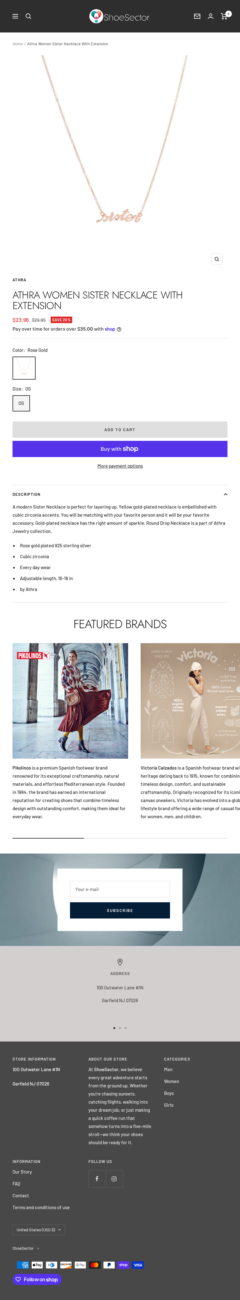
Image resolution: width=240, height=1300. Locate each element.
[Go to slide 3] (126, 1028)
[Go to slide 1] (114, 1028)
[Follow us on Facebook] (97, 1178)
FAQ (16, 1183)
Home (17, 43)
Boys (169, 1093)
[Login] (210, 16)
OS (21, 403)
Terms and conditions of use (41, 1207)
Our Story (22, 1171)
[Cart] (224, 16)
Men (168, 1069)
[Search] (28, 16)
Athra (19, 279)
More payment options (120, 466)
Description (26, 494)
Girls (168, 1105)
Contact (20, 1195)
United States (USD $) (36, 1229)
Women (171, 1081)
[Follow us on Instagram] (114, 1178)
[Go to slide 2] (120, 1028)
